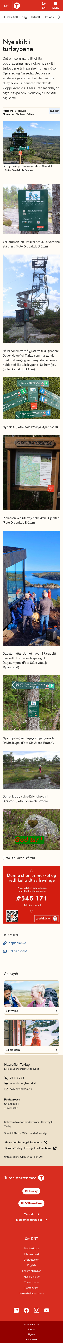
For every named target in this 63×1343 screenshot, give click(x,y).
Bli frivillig (31, 1191)
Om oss (49, 17)
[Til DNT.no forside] (11, 5)
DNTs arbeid (31, 1254)
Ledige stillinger (31, 1271)
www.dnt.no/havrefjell (23, 1083)
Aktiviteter (31, 1339)
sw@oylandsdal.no (21, 1089)
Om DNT (31, 1239)
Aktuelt (35, 17)
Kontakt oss (31, 1248)
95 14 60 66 (17, 1078)
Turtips (31, 1329)
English (31, 1265)
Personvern (31, 1288)
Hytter (31, 1334)
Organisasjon (31, 1260)
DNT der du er (31, 1324)
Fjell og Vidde (32, 1276)
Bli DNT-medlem (31, 1203)
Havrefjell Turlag (15, 17)
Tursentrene (31, 1282)
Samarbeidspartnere (31, 1293)
